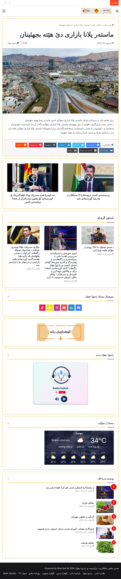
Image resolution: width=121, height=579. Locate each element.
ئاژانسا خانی (74, 573)
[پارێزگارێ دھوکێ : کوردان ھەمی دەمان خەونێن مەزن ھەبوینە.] (105, 533)
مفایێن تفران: (88, 502)
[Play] (64, 399)
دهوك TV (23, 573)
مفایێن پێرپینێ (87, 542)
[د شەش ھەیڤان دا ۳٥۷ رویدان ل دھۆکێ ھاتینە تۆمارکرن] (97, 235)
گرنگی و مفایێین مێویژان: (82, 516)
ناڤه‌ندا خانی (100, 573)
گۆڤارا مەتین (61, 573)
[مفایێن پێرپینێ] (105, 547)
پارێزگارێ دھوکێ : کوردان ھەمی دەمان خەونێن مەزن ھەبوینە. (65, 528)
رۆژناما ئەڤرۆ (34, 573)
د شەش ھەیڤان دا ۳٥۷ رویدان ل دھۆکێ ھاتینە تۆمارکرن (99, 249)
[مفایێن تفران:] (105, 507)
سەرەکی (108, 25)
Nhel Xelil (61, 568)
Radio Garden (9, 573)
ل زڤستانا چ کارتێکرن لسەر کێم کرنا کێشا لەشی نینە (70, 487)
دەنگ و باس (96, 25)
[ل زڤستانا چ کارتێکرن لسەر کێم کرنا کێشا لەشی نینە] (105, 492)
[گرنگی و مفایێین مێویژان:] (105, 520)
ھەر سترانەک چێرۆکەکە (98, 2)
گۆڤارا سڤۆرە (48, 573)
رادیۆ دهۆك (87, 573)
